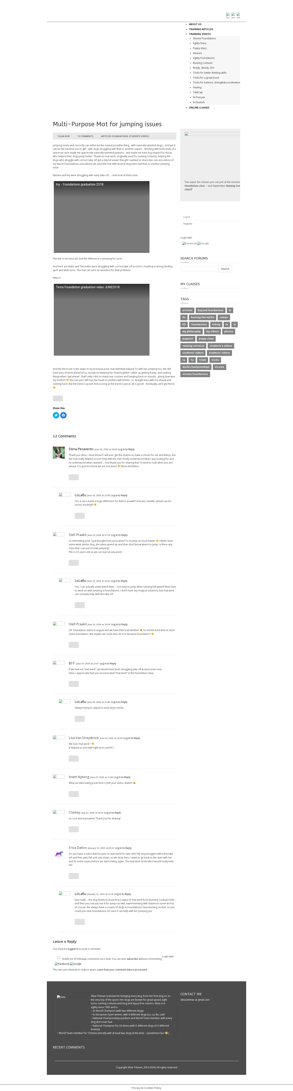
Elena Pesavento (81, 449)
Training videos (200, 34)
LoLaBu (80, 495)
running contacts (193, 345)
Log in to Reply (126, 449)
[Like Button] (58, 398)
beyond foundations (210, 310)
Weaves (197, 53)
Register (188, 223)
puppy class (206, 338)
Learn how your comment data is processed (122, 969)
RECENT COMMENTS (69, 1047)
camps (224, 317)
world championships (195, 367)
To (192, 360)
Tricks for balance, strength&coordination (216, 82)
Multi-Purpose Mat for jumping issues (107, 124)
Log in (186, 217)
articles (106, 136)
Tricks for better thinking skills (209, 72)
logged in (73, 949)
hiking (216, 324)
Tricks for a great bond (206, 77)
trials (202, 360)
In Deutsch (199, 102)
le (234, 324)
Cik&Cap (198, 92)
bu (184, 317)
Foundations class (195, 185)
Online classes (199, 107)
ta (183, 360)
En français (199, 97)
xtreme (219, 367)
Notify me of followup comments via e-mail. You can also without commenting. (112, 959)
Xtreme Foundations (204, 38)
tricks (215, 360)
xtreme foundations (195, 374)
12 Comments (85, 136)
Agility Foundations (203, 58)
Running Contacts (202, 63)
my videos (212, 331)
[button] (62, 964)
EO (184, 324)
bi (230, 310)
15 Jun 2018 (63, 136)
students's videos (221, 345)
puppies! (187, 338)
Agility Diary (199, 43)
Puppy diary (199, 48)
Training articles (201, 29)
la (227, 324)
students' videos (139, 136)
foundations (120, 136)
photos (228, 331)
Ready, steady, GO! (203, 67)
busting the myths (202, 317)
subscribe (132, 959)
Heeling (197, 87)
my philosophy (191, 331)
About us (195, 24)
